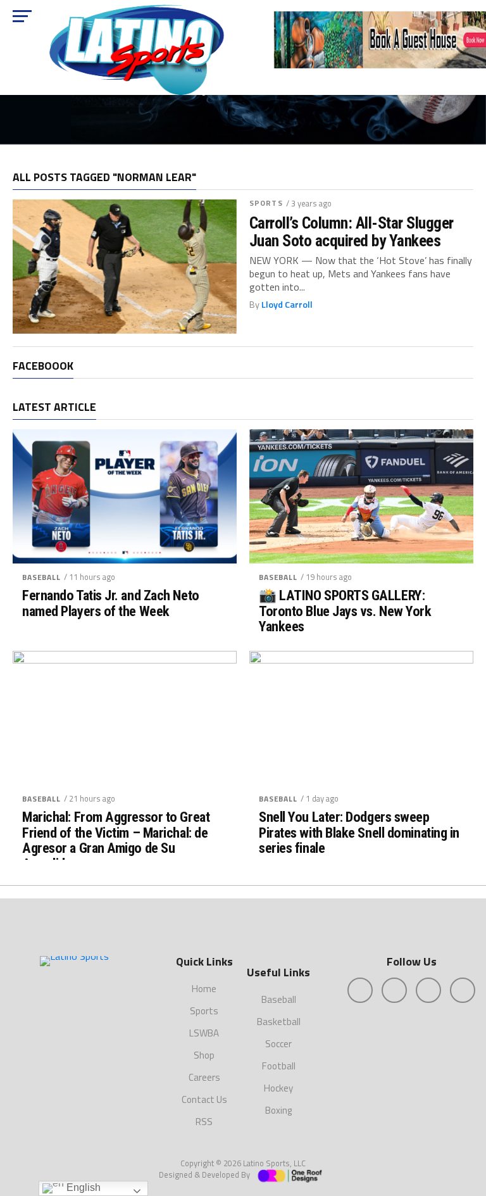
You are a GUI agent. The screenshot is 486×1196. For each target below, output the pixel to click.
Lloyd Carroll (287, 305)
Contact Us (204, 1099)
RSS (204, 1121)
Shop (204, 1055)
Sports (266, 203)
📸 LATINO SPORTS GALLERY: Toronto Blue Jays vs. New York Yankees (345, 611)
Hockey (278, 1088)
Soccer (278, 1043)
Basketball (279, 1021)
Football (279, 1066)
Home (204, 988)
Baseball (41, 577)
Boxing (278, 1110)
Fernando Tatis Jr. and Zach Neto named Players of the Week (110, 603)
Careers (204, 1077)
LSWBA (204, 1033)
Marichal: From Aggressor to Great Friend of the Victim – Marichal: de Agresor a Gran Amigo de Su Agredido (115, 840)
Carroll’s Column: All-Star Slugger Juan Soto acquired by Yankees (351, 231)
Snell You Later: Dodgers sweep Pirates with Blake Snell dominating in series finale (359, 832)
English (82, 1187)
